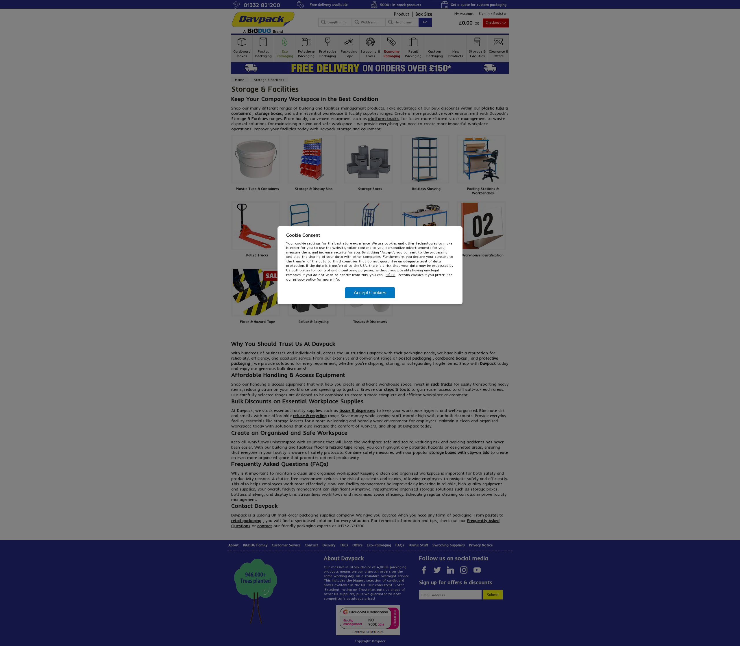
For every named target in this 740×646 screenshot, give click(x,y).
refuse (390, 275)
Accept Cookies (370, 292)
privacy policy (305, 279)
